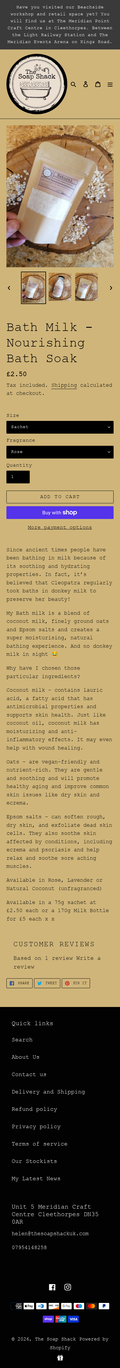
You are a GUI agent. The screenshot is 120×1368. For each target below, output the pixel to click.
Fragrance (20, 440)
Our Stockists (34, 1161)
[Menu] (110, 84)
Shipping (64, 385)
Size (12, 415)
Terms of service (40, 1144)
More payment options (60, 527)
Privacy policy (36, 1126)
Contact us (29, 1074)
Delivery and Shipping (48, 1092)
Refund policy (34, 1109)
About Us (26, 1057)
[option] (33, 287)
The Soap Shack (55, 1339)
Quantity (19, 465)
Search (22, 1039)
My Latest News (36, 1178)
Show (60, 1358)
